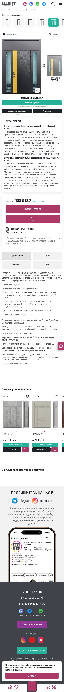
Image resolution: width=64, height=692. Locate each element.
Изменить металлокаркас (16, 111)
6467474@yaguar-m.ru (32, 603)
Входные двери (20, 10)
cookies (21, 665)
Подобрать (12, 450)
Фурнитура (47, 111)
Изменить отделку (32, 103)
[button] (16, 431)
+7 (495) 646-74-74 (32, 598)
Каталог (11, 10)
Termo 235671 (8, 434)
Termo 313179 (37, 434)
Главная (4, 10)
